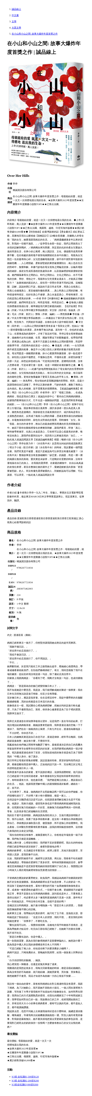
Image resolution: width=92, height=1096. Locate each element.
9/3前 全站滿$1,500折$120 (25, 1076)
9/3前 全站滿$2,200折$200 (25, 1080)
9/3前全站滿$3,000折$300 (25, 1084)
